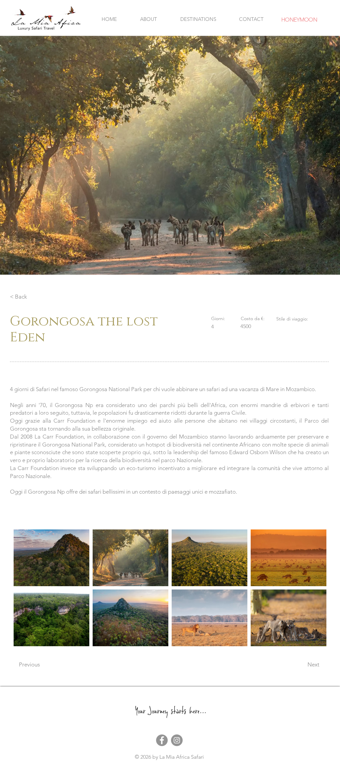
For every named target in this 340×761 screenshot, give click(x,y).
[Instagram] (177, 740)
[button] (198, 19)
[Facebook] (162, 740)
